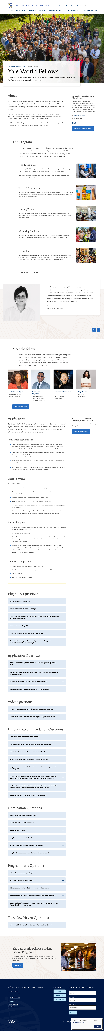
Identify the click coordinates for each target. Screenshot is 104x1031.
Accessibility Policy (68, 1022)
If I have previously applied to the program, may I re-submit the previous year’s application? (34, 673)
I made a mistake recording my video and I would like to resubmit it (32, 709)
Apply (59, 991)
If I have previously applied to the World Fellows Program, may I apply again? (33, 663)
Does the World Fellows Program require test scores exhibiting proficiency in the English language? (34, 617)
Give (9, 1008)
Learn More (18, 965)
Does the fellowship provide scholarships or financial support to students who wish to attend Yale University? (34, 642)
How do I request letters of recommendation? (25, 736)
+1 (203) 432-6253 (15, 997)
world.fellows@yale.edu (79, 115)
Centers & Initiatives (90, 10)
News (67, 6)
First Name (71, 990)
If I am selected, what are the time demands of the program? (29, 888)
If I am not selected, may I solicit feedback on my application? (30, 689)
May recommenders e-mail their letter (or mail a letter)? (28, 795)
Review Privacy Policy (79, 1022)
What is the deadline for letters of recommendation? (27, 752)
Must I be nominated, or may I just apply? (23, 815)
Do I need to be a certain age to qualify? (23, 609)
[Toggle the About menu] (63, 5)
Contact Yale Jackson (13, 1004)
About (61, 6)
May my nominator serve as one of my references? (26, 845)
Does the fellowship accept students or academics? (26, 633)
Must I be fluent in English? (19, 626)
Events (73, 6)
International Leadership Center (16, 66)
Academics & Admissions (16, 10)
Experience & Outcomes (37, 10)
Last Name (71, 997)
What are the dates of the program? (22, 880)
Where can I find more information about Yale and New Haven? (31, 925)
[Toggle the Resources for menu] (93, 5)
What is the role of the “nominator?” (22, 823)
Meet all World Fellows (21, 406)
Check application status (81, 431)
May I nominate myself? (18, 830)
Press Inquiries (11, 1006)
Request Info (59, 995)
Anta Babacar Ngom (16, 392)
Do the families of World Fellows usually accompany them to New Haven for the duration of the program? (34, 904)
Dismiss (97, 1026)
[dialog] (87, 1023)
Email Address (72, 1004)
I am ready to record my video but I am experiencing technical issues (32, 717)
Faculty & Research (55, 10)
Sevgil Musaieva (83, 392)
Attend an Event (59, 999)
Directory (79, 6)
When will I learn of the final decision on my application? (28, 681)
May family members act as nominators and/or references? (29, 853)
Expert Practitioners (72, 10)
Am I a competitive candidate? (20, 601)
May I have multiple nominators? (21, 838)
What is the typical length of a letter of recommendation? (29, 759)
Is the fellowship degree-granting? (21, 873)
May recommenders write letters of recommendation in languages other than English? (34, 768)
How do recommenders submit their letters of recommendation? (31, 744)
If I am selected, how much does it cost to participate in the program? (32, 895)
